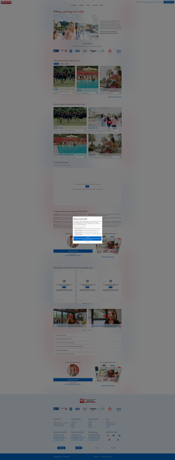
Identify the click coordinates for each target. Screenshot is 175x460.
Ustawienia (87, 241)
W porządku (87, 237)
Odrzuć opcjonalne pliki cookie (87, 239)
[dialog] (87, 230)
